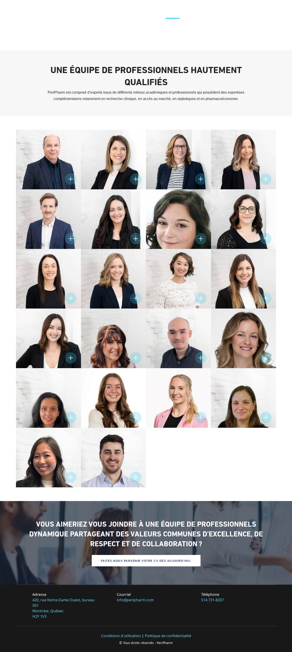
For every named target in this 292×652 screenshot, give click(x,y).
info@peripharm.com (135, 599)
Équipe (172, 9)
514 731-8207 (212, 599)
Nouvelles (232, 9)
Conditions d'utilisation (121, 635)
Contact (258, 9)
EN (276, 9)
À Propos (124, 9)
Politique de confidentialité (168, 635)
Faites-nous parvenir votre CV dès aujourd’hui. (146, 560)
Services (150, 9)
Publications (200, 9)
